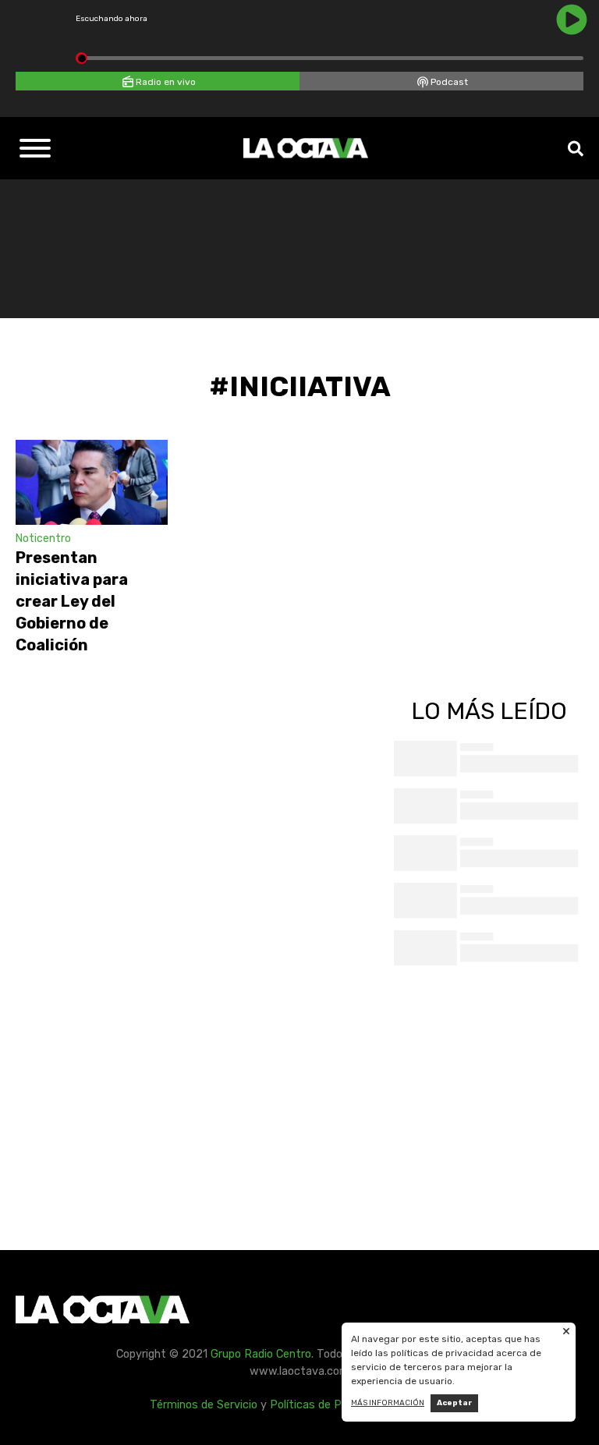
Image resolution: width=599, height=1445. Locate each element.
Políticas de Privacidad (329, 1404)
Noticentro (43, 538)
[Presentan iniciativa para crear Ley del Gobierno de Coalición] (92, 482)
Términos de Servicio (203, 1404)
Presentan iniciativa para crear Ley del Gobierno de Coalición (72, 601)
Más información (387, 1403)
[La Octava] (305, 148)
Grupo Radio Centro (261, 1354)
